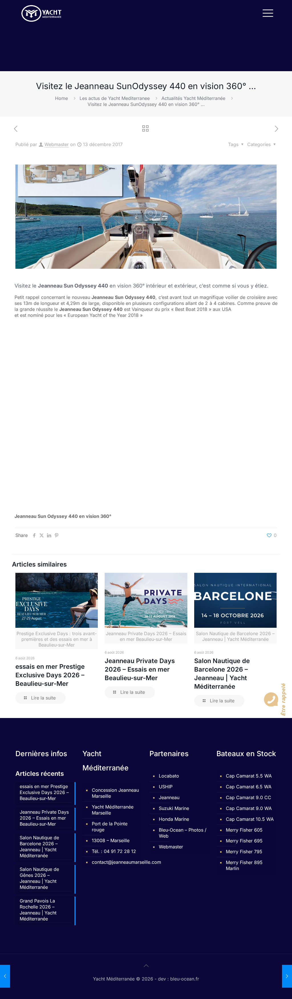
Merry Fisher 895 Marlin (244, 865)
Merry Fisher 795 (244, 851)
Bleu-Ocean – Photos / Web (182, 833)
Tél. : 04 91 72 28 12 (114, 851)
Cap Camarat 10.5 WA (250, 819)
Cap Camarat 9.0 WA (249, 808)
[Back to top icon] (146, 966)
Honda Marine (174, 819)
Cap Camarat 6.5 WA (248, 786)
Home (61, 98)
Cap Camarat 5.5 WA (249, 776)
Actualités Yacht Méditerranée (193, 98)
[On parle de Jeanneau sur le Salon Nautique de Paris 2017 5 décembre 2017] (5, 976)
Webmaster (56, 144)
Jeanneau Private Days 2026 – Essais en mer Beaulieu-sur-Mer (140, 669)
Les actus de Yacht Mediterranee (115, 98)
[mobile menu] (267, 13)
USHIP (166, 786)
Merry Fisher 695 (244, 841)
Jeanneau (169, 797)
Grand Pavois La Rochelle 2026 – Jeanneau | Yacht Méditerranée (38, 910)
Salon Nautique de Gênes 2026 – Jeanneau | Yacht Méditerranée (39, 878)
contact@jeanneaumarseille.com (116, 862)
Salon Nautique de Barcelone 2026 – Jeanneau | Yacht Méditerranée (39, 846)
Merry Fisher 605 (244, 830)
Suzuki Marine (174, 808)
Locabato (169, 776)
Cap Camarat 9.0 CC (248, 797)
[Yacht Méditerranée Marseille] (41, 13)
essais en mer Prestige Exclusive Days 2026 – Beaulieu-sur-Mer (50, 675)
